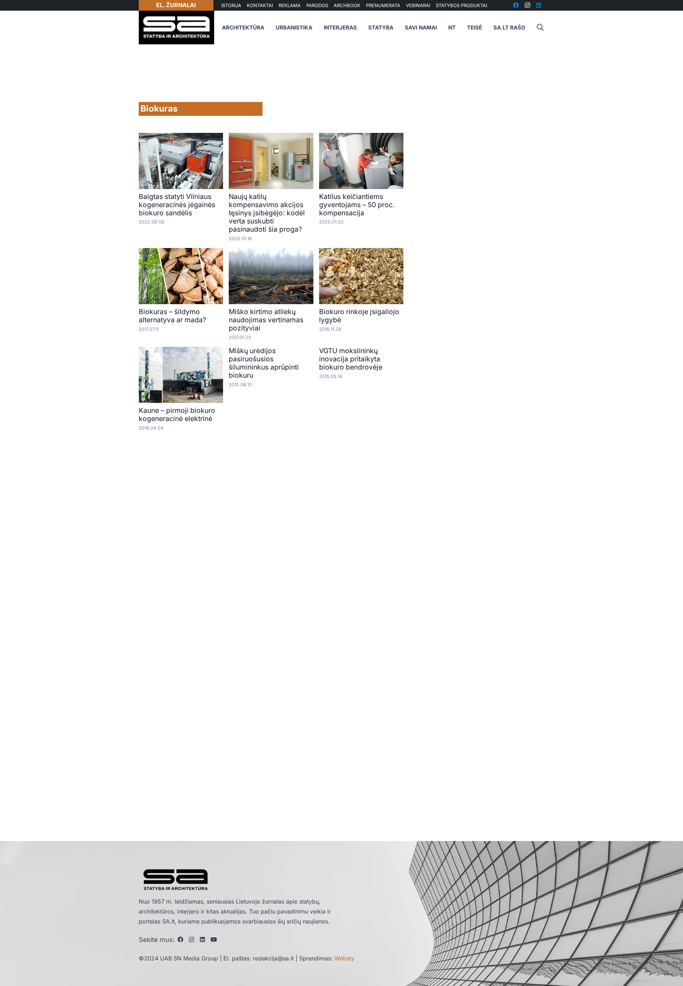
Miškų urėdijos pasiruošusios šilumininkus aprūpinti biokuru (264, 362)
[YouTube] (214, 939)
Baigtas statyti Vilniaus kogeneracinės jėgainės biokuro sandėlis (177, 204)
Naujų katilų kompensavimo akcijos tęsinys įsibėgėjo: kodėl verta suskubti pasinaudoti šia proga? (267, 212)
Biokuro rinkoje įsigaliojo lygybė (359, 315)
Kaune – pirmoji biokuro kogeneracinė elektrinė (177, 414)
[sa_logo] (176, 27)
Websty (344, 958)
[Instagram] (191, 940)
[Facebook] (180, 939)
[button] (540, 28)
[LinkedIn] (202, 939)
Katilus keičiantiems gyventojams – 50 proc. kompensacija (357, 204)
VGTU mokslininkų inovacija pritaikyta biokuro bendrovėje (350, 358)
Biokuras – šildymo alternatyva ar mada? (172, 315)
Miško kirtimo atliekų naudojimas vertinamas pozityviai (266, 319)
